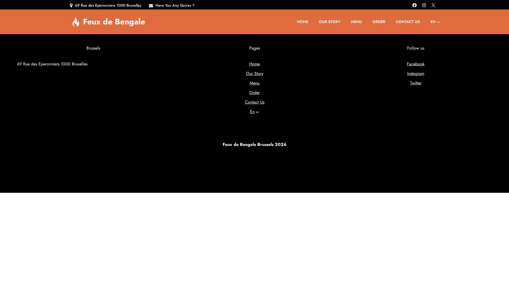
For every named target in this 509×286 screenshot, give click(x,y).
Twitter (416, 83)
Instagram (415, 73)
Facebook (415, 64)
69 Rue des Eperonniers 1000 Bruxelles (108, 5)
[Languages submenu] (438, 22)
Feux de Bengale (114, 21)
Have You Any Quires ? (175, 5)
